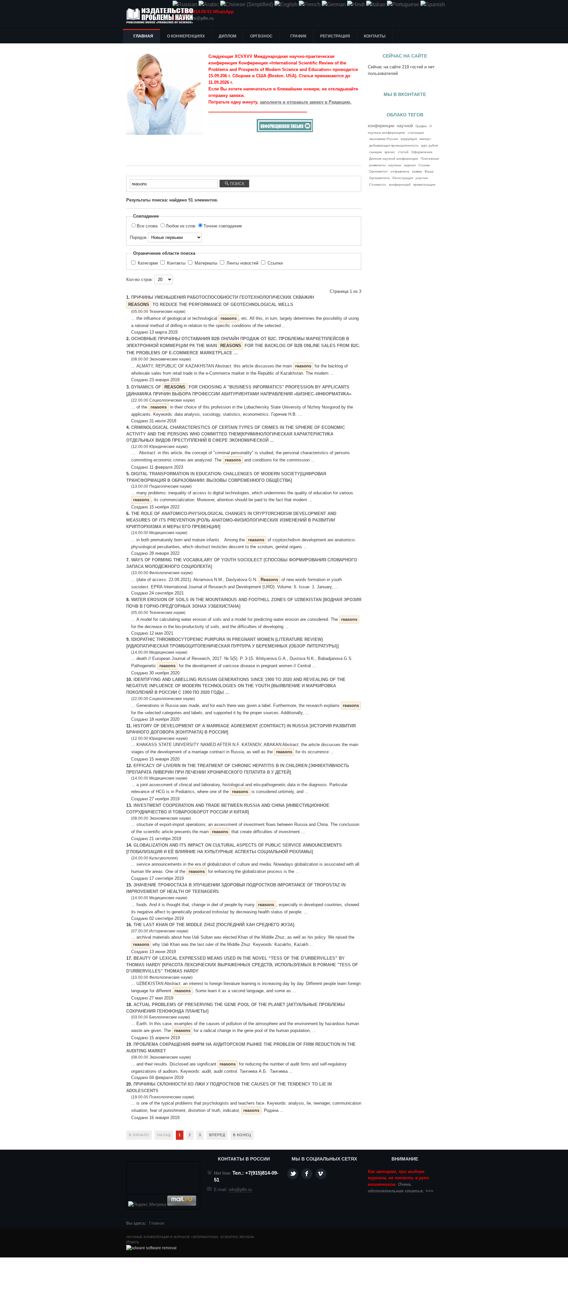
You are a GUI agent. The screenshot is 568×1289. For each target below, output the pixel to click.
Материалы (206, 263)
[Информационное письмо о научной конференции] (285, 130)
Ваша (429, 171)
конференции (381, 125)
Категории (147, 263)
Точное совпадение (222, 225)
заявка (417, 171)
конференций (400, 184)
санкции (375, 152)
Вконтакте (321, 1173)
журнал (410, 165)
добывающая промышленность (393, 145)
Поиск (236, 183)
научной (405, 126)
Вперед (217, 1135)
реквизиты (377, 165)
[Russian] (185, 4)
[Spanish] (432, 4)
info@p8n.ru (201, 18)
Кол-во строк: (140, 279)
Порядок (139, 237)
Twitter (292, 1173)
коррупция (409, 139)
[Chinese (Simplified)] (246, 4)
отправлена (399, 171)
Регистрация (402, 178)
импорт (425, 139)
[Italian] (376, 4)
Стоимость (377, 184)
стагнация (416, 132)
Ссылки (274, 263)
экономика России (383, 139)
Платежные (430, 158)
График (421, 126)
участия (421, 178)
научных (394, 165)
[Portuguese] (403, 4)
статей (403, 152)
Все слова (148, 225)
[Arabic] (209, 4)
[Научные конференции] (162, 16)
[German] (334, 4)
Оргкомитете (379, 178)
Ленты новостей (242, 263)
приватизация (424, 184)
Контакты (176, 263)
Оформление (422, 152)
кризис (390, 152)
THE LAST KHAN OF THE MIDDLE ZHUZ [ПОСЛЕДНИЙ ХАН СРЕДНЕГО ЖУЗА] (213, 924)
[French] (309, 4)
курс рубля (429, 145)
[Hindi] (356, 4)
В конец (242, 1135)
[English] (285, 4)
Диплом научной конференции (393, 158)
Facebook (306, 1173)
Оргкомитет (378, 171)
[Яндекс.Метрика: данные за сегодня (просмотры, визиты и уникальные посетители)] (147, 1204)
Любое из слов (181, 225)
